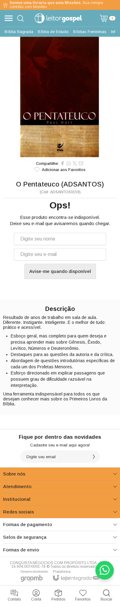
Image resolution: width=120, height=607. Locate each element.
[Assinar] (94, 456)
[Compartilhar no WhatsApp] (68, 163)
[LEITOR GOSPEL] (58, 18)
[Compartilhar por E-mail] (81, 163)
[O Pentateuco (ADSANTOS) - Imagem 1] (60, 97)
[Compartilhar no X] (75, 163)
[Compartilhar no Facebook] (62, 163)
